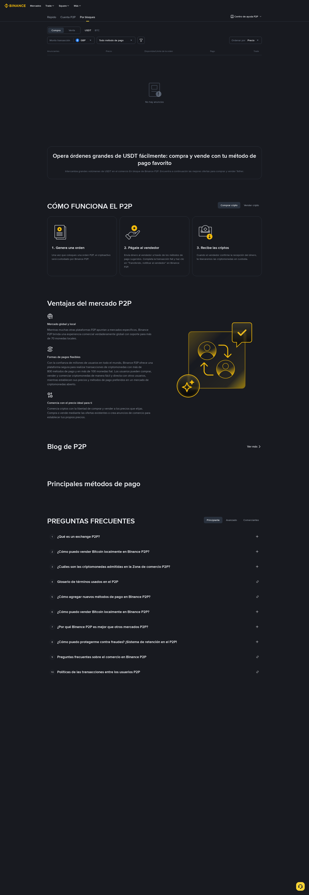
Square (63, 5)
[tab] (51, 17)
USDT (88, 30)
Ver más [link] (252, 446)
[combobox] (84, 40)
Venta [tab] (72, 30)
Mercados (35, 5)
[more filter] (141, 40)
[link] (158, 581)
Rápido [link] (51, 17)
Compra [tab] (56, 30)
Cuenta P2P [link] (68, 17)
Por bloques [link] (87, 17)
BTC (97, 30)
